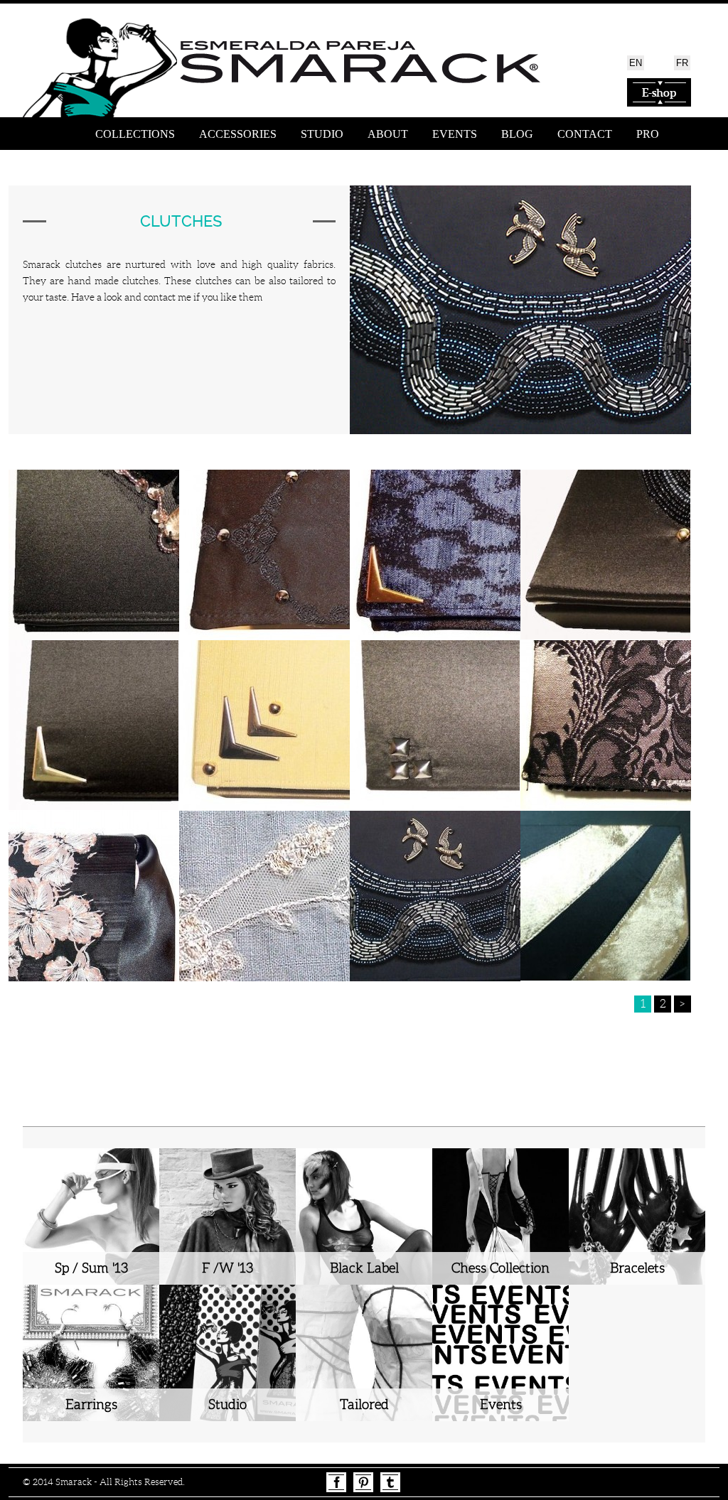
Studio (322, 134)
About (388, 134)
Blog (517, 134)
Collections (135, 134)
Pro (647, 134)
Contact (584, 134)
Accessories (238, 134)
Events (454, 134)
